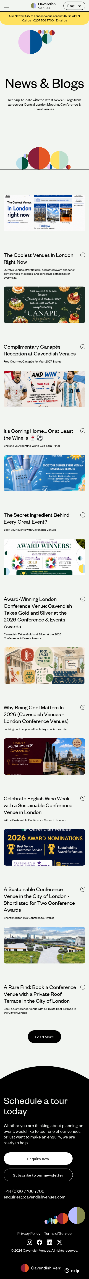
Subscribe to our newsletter (38, 1174)
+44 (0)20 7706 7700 (24, 1191)
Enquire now (38, 1158)
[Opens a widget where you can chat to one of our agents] (71, 1271)
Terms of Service (58, 1233)
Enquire (74, 5)
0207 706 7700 (43, 20)
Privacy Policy (28, 1233)
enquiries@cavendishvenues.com (34, 1197)
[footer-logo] (44, 1268)
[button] (6, 6)
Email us (61, 20)
